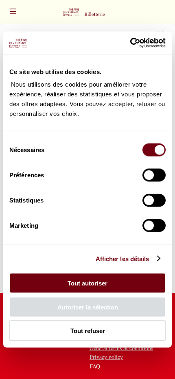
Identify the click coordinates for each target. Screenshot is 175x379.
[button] (13, 11)
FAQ (95, 366)
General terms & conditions (121, 348)
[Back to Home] (87, 12)
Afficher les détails (122, 258)
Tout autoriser (87, 283)
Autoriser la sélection (87, 306)
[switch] (154, 175)
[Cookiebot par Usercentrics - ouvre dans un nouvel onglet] (130, 43)
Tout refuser (87, 330)
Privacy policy (106, 357)
